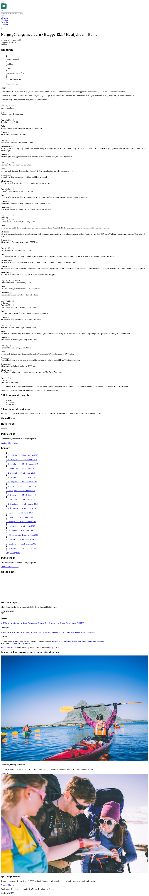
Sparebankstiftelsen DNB (21, 644)
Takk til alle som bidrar (9, 647)
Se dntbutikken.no (7, 885)
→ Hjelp (93, 632)
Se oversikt (5, 773)
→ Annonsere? (39, 632)
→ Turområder (69, 623)
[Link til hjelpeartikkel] (20, 40)
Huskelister (5, 22)
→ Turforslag (31, 623)
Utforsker (4, 18)
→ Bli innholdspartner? (53, 632)
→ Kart (23, 623)
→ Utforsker (5, 623)
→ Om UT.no (6, 632)
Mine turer (5, 20)
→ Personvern (67, 632)
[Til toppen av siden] (2, 613)
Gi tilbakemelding (8, 611)
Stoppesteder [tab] (10, 402)
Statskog (55, 641)
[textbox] (11, 13)
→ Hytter (39, 623)
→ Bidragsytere (28, 632)
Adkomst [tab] (9, 400)
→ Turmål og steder (50, 623)
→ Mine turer (15, 623)
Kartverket (100, 641)
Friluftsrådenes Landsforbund (70, 641)
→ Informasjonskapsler (81, 632)
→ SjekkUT (79, 623)
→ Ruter (60, 623)
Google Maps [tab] (11, 404)
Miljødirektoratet (88, 641)
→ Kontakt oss (16, 632)
